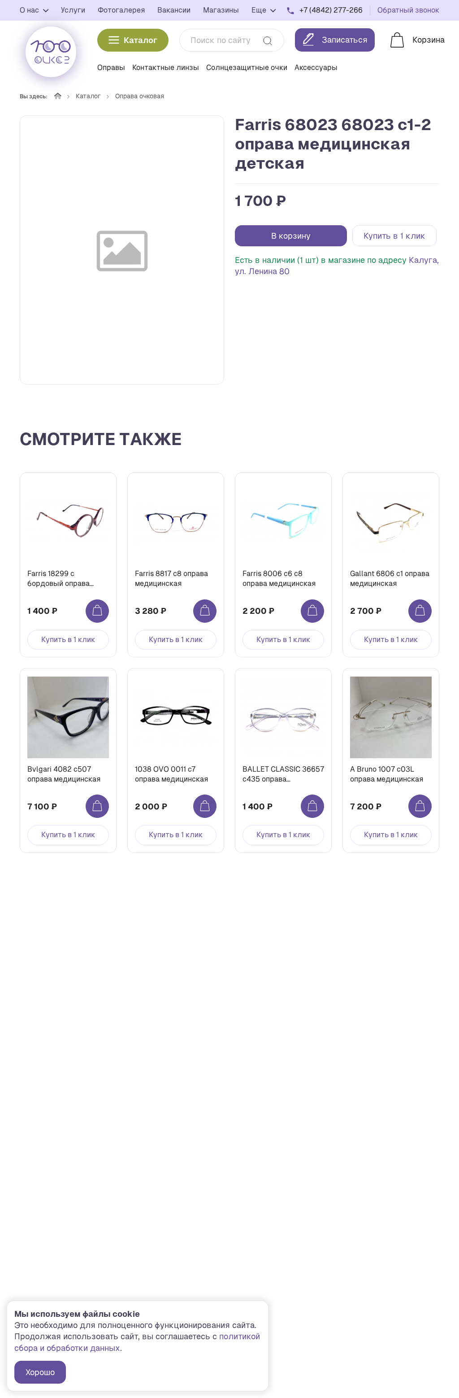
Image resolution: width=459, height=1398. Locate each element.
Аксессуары (316, 67)
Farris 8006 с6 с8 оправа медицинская (279, 578)
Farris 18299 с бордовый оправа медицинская (58, 579)
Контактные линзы (165, 67)
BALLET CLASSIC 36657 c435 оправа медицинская (283, 774)
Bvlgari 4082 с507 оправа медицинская (63, 774)
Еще (259, 10)
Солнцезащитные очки (246, 67)
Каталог (140, 40)
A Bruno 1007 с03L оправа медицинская (386, 774)
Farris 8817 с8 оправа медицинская (171, 578)
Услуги (73, 10)
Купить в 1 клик (394, 235)
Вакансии (174, 10)
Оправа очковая (139, 96)
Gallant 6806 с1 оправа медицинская (389, 578)
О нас (30, 10)
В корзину (291, 235)
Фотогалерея (121, 10)
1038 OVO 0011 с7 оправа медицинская (171, 774)
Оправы (111, 67)
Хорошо (40, 1372)
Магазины (221, 10)
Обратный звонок (408, 10)
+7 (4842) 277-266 (331, 10)
